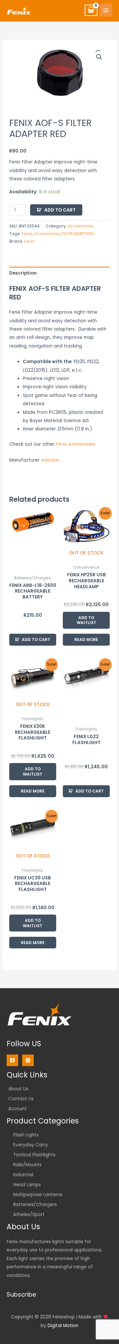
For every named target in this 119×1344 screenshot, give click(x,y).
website (50, 460)
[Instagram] (28, 1060)
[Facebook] (12, 1060)
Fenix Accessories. (76, 444)
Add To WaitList (86, 620)
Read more (86, 639)
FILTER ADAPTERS (77, 233)
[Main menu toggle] (105, 10)
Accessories (81, 226)
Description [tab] (23, 273)
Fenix (27, 233)
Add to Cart (60, 210)
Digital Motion (63, 1325)
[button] (99, 57)
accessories (47, 233)
